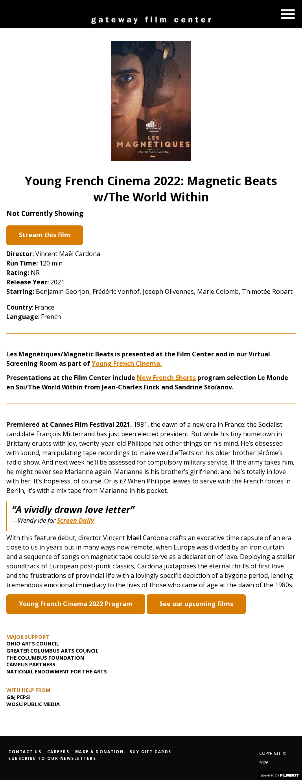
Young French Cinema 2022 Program (76, 603)
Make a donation (99, 751)
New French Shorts (166, 377)
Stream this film (44, 234)
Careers (58, 751)
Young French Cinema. (127, 363)
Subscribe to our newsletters (52, 758)
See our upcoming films (196, 603)
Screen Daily (75, 520)
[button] (288, 14)
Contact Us (24, 751)
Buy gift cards (150, 751)
